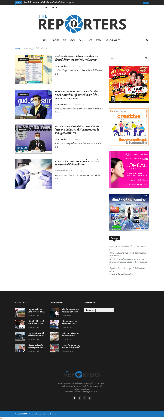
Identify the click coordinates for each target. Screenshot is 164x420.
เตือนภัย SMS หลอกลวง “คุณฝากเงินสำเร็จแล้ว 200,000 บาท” (70, 311)
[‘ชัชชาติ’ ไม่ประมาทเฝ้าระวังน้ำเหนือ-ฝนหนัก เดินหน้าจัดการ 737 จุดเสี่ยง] (20, 324)
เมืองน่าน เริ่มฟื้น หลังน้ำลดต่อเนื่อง (121, 274)
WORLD (82, 40)
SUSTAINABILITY (113, 40)
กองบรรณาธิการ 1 (62, 66)
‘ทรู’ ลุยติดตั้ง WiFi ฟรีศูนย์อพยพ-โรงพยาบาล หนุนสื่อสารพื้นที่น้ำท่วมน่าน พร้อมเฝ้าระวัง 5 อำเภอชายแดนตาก (128, 262)
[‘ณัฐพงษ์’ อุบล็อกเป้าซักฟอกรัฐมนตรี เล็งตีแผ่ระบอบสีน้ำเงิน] (20, 348)
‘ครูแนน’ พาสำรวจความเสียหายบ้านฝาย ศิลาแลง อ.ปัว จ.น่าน (127, 247)
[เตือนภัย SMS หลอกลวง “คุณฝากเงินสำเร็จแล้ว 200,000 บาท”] (55, 312)
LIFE (90, 40)
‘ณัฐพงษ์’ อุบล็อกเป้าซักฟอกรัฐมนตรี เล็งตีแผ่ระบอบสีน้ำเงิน (127, 269)
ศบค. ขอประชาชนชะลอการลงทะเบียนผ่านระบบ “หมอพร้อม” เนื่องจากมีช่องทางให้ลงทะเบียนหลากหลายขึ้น (77, 95)
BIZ (64, 40)
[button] (144, 3)
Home (45, 40)
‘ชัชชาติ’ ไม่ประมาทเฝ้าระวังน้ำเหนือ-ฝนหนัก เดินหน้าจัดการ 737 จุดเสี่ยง (48, 2)
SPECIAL (99, 40)
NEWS (72, 40)
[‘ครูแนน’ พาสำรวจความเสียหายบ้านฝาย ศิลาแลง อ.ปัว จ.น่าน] (20, 312)
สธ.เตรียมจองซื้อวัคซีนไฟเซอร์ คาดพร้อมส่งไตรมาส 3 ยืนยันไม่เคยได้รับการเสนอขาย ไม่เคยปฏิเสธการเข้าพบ (77, 130)
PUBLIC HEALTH (23, 59)
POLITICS (55, 40)
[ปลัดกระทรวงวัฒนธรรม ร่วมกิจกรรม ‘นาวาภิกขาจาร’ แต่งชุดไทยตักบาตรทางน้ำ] (55, 336)
